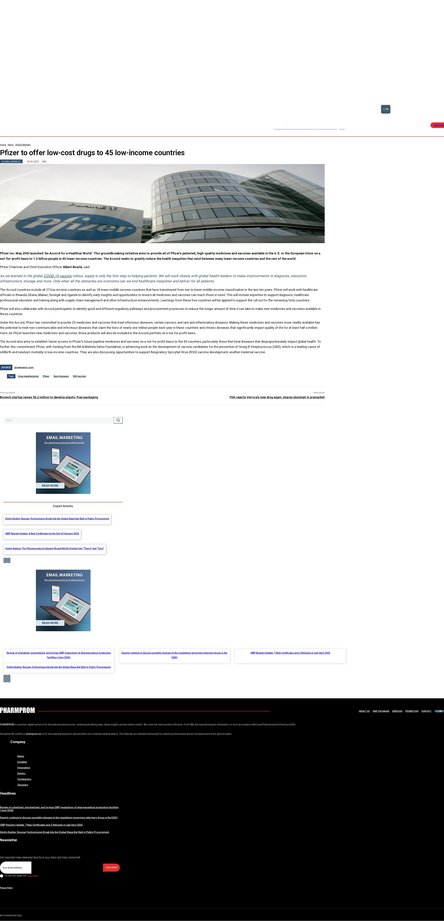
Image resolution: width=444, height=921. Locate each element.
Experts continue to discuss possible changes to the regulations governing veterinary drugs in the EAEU (58, 817)
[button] (432, 105)
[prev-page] (5, 560)
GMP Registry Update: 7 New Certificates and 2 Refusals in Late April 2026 (290, 652)
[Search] (118, 420)
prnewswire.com (23, 367)
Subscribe (111, 867)
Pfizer (46, 376)
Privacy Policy (32, 875)
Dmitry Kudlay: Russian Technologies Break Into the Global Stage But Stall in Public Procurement (57, 518)
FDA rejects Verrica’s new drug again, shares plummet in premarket (277, 397)
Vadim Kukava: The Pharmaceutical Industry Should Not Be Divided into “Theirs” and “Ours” (54, 548)
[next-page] (8, 560)
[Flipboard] (434, 915)
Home (3, 144)
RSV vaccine (79, 376)
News (11, 144)
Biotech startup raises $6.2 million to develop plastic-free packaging (49, 397)
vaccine (65, 276)
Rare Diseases (61, 376)
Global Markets (23, 144)
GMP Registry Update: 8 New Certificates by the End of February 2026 (42, 533)
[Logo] (17, 710)
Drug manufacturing (28, 376)
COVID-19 (51, 276)
